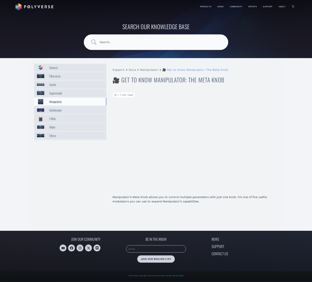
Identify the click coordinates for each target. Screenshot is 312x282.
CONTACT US (220, 253)
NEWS (215, 239)
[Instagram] (80, 248)
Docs (132, 69)
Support (118, 69)
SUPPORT (218, 246)
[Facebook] (71, 248)
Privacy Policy (178, 276)
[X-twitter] (88, 248)
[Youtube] (63, 248)
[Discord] (97, 248)
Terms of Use (166, 276)
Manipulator (149, 69)
